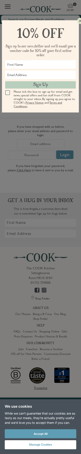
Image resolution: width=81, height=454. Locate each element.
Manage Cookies (40, 444)
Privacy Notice (34, 102)
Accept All (41, 433)
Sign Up (40, 84)
